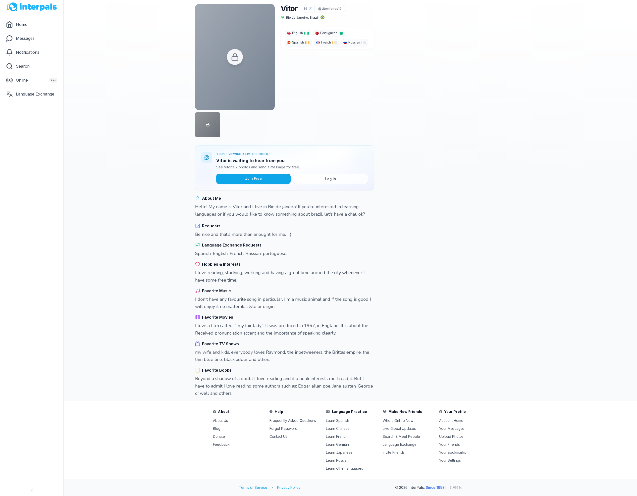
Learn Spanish (337, 420)
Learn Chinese (338, 428)
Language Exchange (400, 444)
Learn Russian (337, 460)
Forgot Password (283, 428)
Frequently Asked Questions (292, 420)
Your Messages (452, 428)
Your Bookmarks (452, 452)
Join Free (253, 178)
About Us (220, 420)
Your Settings (450, 460)
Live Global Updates (399, 428)
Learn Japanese (339, 452)
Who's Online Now (398, 420)
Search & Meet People (401, 436)
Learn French (337, 436)
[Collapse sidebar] (31, 490)
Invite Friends (394, 452)
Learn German (337, 444)
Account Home (451, 420)
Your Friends (449, 444)
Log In (330, 179)
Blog (216, 428)
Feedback (221, 444)
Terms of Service (253, 487)
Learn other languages (344, 468)
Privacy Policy (288, 487)
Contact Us (278, 436)
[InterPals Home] (31, 6)
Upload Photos (451, 436)
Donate (219, 436)
